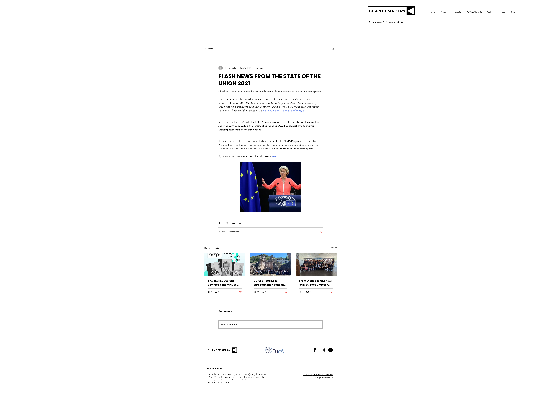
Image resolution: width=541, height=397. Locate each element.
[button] (333, 49)
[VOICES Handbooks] (224, 264)
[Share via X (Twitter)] (226, 223)
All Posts (208, 48)
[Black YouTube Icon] (330, 350)
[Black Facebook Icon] (315, 350)
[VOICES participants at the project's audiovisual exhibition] (316, 264)
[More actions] (321, 68)
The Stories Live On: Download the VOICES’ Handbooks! (222, 283)
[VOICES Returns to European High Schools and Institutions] (270, 264)
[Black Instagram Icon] (322, 350)
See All (334, 247)
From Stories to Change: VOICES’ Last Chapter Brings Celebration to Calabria (315, 283)
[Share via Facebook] (219, 223)
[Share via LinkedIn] (233, 223)
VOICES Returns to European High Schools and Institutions (269, 283)
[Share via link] (240, 223)
